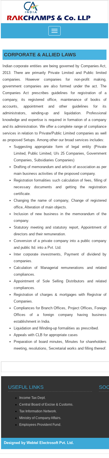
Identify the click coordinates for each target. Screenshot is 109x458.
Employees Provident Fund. (40, 425)
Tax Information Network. (38, 411)
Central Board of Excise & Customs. (46, 404)
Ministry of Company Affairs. (40, 418)
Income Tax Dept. (32, 398)
